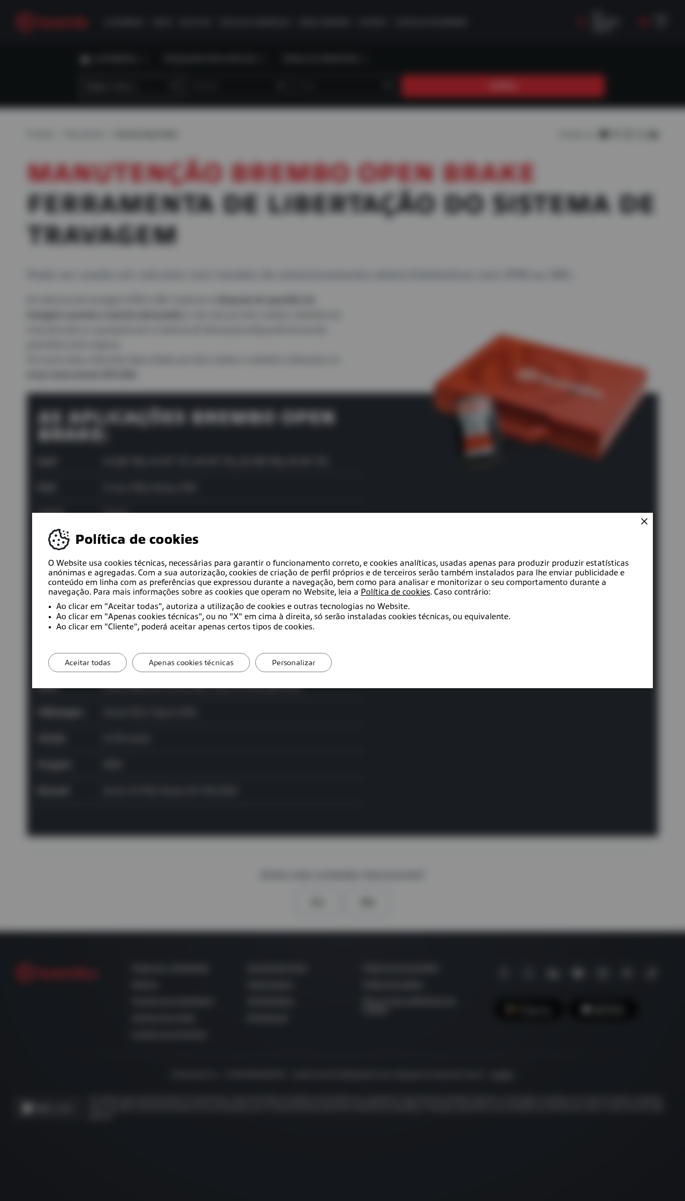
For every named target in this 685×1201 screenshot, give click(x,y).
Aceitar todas (87, 662)
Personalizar (293, 662)
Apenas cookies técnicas (191, 662)
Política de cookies (395, 592)
